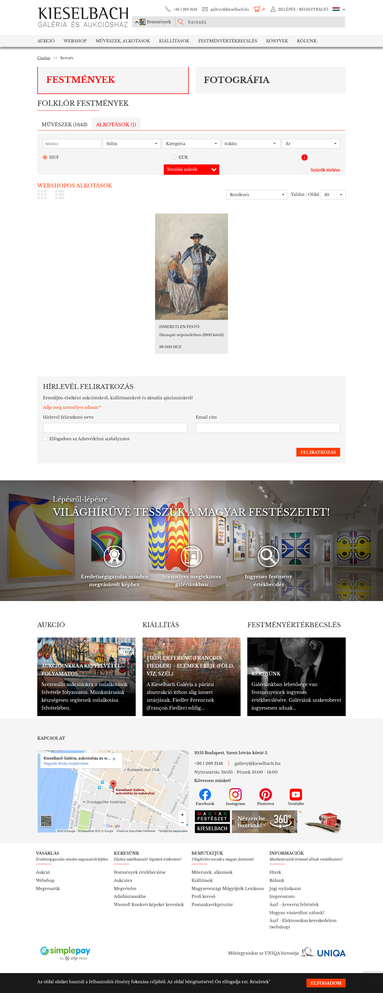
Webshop (75, 40)
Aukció (46, 40)
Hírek (275, 872)
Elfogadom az (89, 438)
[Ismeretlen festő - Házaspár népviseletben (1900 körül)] (191, 267)
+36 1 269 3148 (185, 9)
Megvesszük (48, 888)
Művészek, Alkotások (123, 40)
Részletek (259, 981)
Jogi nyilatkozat (285, 888)
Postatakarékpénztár (212, 904)
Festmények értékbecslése (140, 872)
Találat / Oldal (305, 194)
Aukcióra (123, 880)
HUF (54, 157)
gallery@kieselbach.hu (230, 9)
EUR (183, 157)
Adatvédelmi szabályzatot (104, 438)
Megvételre (125, 888)
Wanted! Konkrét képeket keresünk (149, 904)
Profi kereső (203, 896)
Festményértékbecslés (227, 40)
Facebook (205, 803)
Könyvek (277, 40)
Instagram (235, 803)
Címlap (43, 58)
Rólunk (307, 40)
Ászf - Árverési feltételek (294, 904)
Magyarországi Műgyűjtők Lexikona (228, 888)
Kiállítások (174, 40)
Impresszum (282, 896)
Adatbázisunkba (130, 896)
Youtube (296, 803)
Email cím (206, 417)
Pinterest (265, 803)
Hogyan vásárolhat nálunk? (297, 912)
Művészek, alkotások (212, 872)
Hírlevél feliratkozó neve (68, 417)
